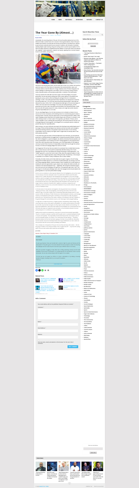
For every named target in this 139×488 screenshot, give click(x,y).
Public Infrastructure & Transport (92, 280)
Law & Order (87, 237)
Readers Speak (87, 284)
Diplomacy (86, 167)
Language (86, 233)
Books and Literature (89, 120)
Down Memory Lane (89, 169)
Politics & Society (88, 274)
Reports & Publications (89, 288)
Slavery (86, 298)
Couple (85, 147)
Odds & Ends (87, 261)
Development (87, 163)
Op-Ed (85, 263)
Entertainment (88, 186)
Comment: (41, 307)
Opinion (52, 35)
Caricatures (87, 130)
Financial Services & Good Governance (93, 202)
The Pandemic (87, 323)
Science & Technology (89, 296)
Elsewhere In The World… (90, 182)
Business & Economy (89, 124)
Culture (86, 151)
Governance (87, 212)
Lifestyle (86, 241)
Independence (87, 224)
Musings (86, 253)
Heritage (86, 218)
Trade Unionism (88, 327)
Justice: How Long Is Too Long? (92, 56)
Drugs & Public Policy (89, 171)
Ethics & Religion (88, 194)
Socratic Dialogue (88, 304)
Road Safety (87, 290)
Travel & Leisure (88, 329)
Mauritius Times (44, 486)
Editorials (68, 19)
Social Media (87, 300)
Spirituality (87, 308)
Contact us (99, 19)
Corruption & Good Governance (92, 145)
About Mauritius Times (89, 108)
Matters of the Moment (90, 245)
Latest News (87, 235)
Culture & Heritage (89, 155)
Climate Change (88, 138)
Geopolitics (87, 208)
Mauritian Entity (88, 90)
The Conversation (88, 319)
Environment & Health (89, 192)
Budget (86, 122)
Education (86, 179)
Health (85, 216)
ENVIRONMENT (87, 188)
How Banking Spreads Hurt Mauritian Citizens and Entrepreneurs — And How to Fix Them (93, 76)
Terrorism (86, 317)
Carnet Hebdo (87, 132)
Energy (85, 184)
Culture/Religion (88, 157)
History (86, 220)
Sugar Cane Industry (89, 313)
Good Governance (88, 210)
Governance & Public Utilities (91, 214)
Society (86, 302)
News (60, 19)
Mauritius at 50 (88, 249)
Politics (86, 272)
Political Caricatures (89, 270)
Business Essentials (89, 126)
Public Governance (88, 276)
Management (87, 243)
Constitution (87, 141)
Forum (85, 206)
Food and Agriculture (89, 204)
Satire (85, 292)
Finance (86, 198)
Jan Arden (37, 35)
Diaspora (86, 165)
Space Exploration (88, 306)
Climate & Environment (90, 136)
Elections (86, 181)
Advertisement (88, 110)
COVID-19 (86, 149)
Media (85, 251)
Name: (40, 321)
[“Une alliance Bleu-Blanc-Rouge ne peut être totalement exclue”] (87, 466)
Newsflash (86, 257)
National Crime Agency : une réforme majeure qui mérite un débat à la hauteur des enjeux (93, 60)
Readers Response (88, 282)
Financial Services (88, 200)
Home (53, 19)
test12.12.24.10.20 (98, 486)
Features (89, 19)
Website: (40, 334)
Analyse (86, 116)
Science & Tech (88, 294)
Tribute (86, 331)
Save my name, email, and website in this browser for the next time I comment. (56, 343)
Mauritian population (89, 247)
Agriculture (87, 114)
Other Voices (87, 267)
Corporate (86, 143)
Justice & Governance (89, 231)
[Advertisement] (60, 25)
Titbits (85, 325)
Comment (86, 139)
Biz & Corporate (88, 118)
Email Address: (42, 328)
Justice (85, 229)
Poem (85, 268)
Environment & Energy (89, 190)
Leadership (87, 239)
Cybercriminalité (88, 159)
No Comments (58, 35)
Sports (85, 310)
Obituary (86, 259)
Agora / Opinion (88, 112)
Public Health (87, 278)
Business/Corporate (89, 128)
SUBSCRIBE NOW (58, 264)
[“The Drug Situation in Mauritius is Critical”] (41, 466)
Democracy (87, 161)
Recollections (87, 286)
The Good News (88, 321)
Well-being (86, 335)
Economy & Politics (89, 175)
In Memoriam (87, 222)
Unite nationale (88, 333)
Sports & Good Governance (91, 311)
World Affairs (87, 339)
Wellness (86, 337)
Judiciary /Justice (88, 227)
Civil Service (87, 134)
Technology (87, 315)
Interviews (79, 19)
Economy (86, 173)
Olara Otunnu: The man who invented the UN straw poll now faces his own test (93, 72)
